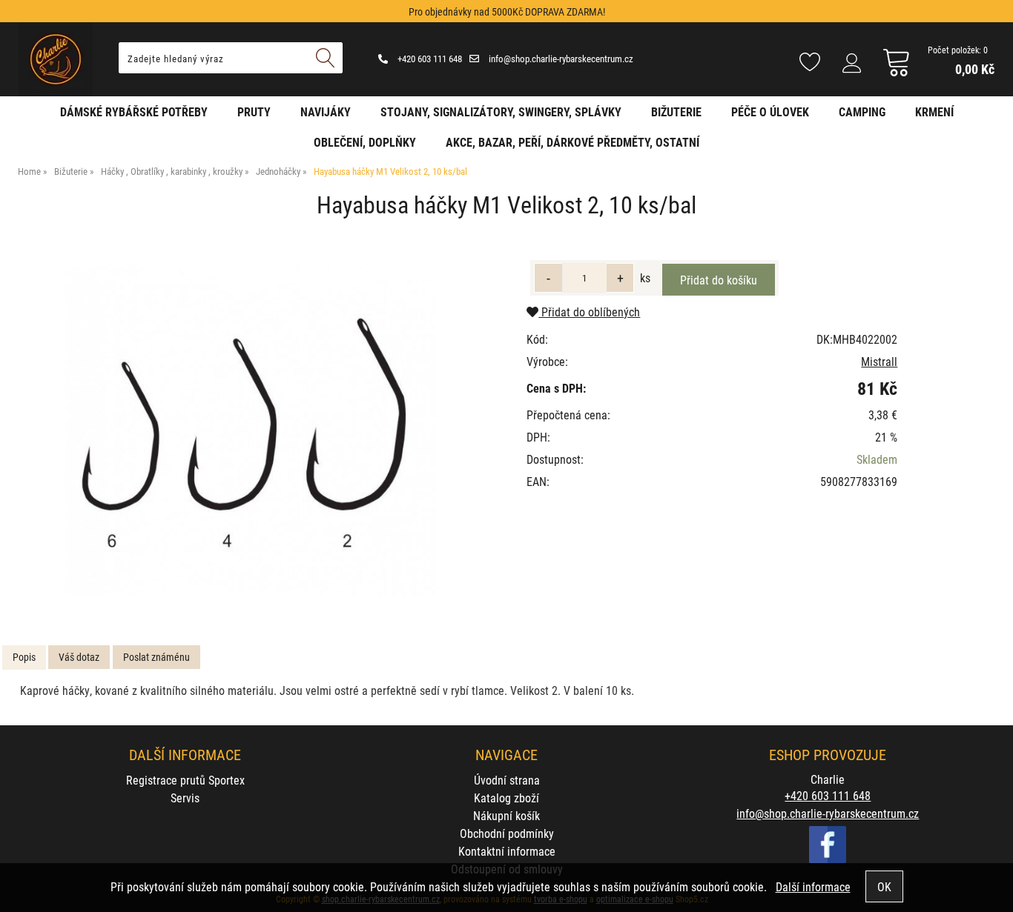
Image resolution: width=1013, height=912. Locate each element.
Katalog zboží (506, 797)
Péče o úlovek (770, 111)
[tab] (24, 657)
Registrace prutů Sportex (185, 780)
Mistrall (879, 361)
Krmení (934, 111)
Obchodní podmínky (507, 833)
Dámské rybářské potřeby (134, 111)
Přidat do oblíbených (589, 311)
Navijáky (325, 111)
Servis (185, 797)
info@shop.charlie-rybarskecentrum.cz (559, 58)
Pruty (254, 111)
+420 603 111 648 (428, 58)
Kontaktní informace (506, 851)
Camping (862, 111)
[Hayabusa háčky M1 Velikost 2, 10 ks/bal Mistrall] (250, 430)
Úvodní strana (507, 780)
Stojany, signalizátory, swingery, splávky (500, 111)
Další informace (813, 886)
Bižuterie (676, 111)
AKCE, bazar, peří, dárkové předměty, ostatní (572, 142)
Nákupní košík (506, 815)
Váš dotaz (79, 657)
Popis (24, 657)
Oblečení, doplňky (365, 142)
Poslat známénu (156, 657)
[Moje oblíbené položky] (809, 63)
